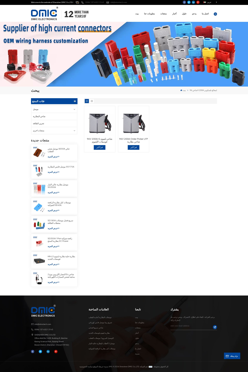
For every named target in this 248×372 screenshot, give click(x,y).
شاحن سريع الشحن (96, 328)
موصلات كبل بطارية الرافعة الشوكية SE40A (59, 203)
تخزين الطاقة (38, 123)
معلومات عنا (149, 14)
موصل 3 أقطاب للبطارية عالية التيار (102, 343)
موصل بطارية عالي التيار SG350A (58, 185)
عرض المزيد (53, 156)
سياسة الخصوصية (86, 367)
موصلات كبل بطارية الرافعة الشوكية (102, 349)
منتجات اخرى (38, 130)
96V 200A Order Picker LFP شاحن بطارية (133, 140)
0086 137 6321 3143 (94, 2)
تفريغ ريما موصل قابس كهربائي (100, 322)
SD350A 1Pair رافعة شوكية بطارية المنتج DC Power (60, 239)
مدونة (137, 354)
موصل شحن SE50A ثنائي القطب (58, 150)
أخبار (174, 14)
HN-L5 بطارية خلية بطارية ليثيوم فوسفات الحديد (61, 257)
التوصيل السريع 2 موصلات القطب (101, 338)
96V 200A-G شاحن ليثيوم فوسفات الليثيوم (99, 140)
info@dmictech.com (118, 2)
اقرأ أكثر (99, 147)
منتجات (163, 14)
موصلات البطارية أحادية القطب (100, 317)
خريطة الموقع (98, 367)
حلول (184, 14)
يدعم (194, 14)
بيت (137, 14)
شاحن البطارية (39, 116)
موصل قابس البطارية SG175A (61, 167)
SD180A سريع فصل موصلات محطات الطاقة (60, 221)
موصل (35, 109)
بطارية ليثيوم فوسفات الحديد (99, 333)
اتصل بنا (205, 14)
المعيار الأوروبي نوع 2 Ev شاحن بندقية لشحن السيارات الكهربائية (61, 275)
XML (110, 367)
